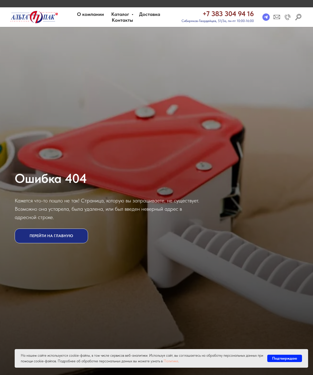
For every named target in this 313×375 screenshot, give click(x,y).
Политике (171, 361)
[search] (298, 17)
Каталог (120, 14)
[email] (276, 17)
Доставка (149, 14)
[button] (287, 17)
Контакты (122, 20)
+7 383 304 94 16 (228, 14)
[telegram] (266, 17)
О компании (90, 14)
